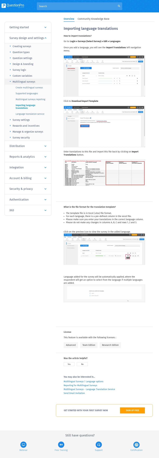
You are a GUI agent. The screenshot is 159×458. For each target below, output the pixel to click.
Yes (69, 364)
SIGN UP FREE (132, 410)
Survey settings (19, 119)
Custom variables (20, 75)
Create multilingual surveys (29, 87)
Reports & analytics (22, 156)
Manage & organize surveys (26, 131)
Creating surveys (20, 46)
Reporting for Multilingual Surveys (80, 385)
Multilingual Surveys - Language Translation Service (89, 389)
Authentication (19, 199)
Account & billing (20, 178)
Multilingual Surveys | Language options (83, 381)
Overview (69, 18)
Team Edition (88, 345)
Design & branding (21, 63)
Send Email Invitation (74, 393)
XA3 (11, 210)
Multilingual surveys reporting (30, 99)
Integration (16, 167)
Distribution (17, 146)
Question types (19, 52)
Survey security (19, 137)
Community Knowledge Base (93, 18)
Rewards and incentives (24, 125)
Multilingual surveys (22, 81)
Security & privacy (21, 189)
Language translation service (30, 114)
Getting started (19, 27)
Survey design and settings (26, 38)
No (82, 364)
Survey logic (17, 69)
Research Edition (110, 345)
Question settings (20, 58)
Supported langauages (27, 93)
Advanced (71, 345)
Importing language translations (25, 106)
